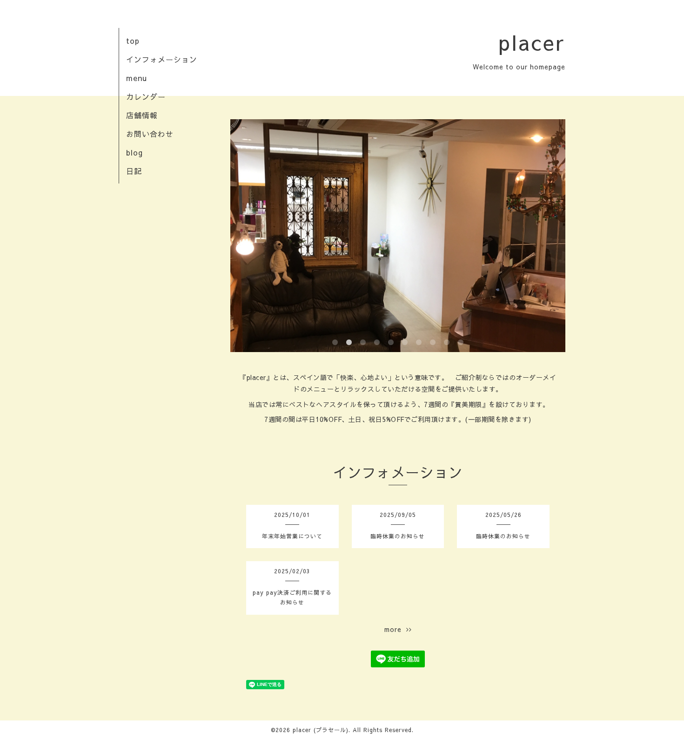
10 (460, 342)
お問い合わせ (150, 134)
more (395, 629)
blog (134, 152)
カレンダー (146, 96)
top (133, 40)
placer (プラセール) (321, 729)
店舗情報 (142, 115)
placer (531, 41)
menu (136, 78)
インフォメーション (161, 59)
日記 (134, 171)
